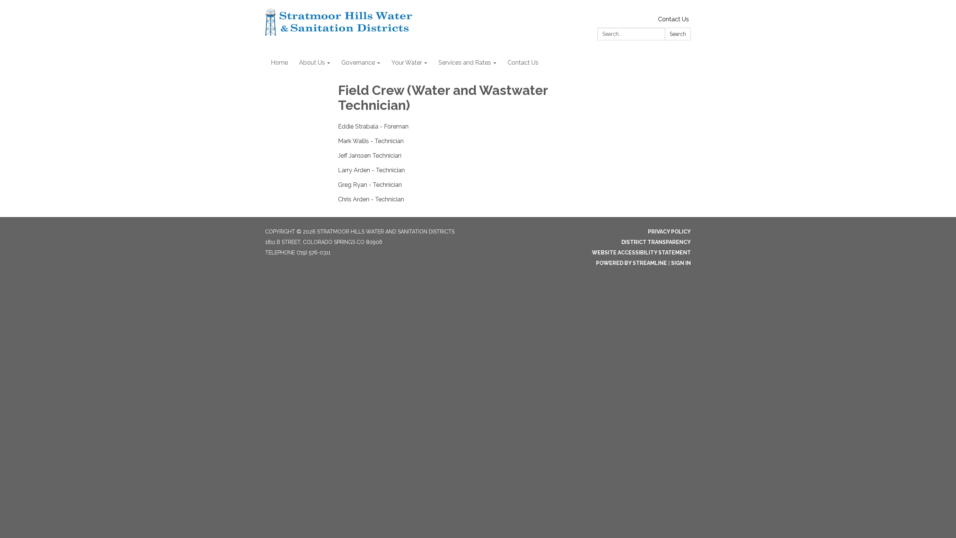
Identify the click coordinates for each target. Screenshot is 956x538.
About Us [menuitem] (312, 62)
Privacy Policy (669, 232)
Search (678, 34)
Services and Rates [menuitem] (464, 62)
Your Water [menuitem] (406, 62)
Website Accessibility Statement (641, 253)
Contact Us (673, 19)
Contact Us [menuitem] (523, 62)
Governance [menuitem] (358, 62)
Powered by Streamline (631, 263)
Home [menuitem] (279, 62)
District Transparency (656, 242)
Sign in (681, 263)
